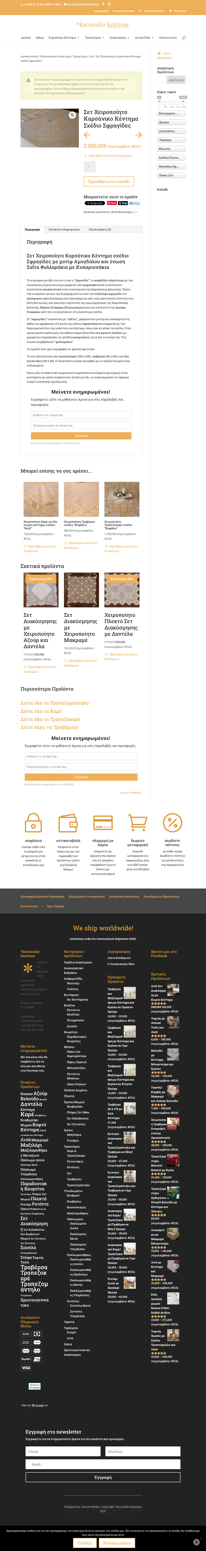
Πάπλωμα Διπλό (33, 1160)
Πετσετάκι (26, 1194)
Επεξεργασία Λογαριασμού (87, 896)
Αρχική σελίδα (29, 56)
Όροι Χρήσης (55, 906)
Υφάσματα (71, 1328)
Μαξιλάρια (74, 1135)
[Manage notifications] (196, 1542)
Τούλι (25, 1262)
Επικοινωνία (168, 37)
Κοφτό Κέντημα (33, 1127)
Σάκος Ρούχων (30, 1209)
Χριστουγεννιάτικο (35, 1302)
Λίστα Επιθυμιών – (154, 10)
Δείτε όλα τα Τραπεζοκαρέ (50, 719)
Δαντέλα (31, 1103)
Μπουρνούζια (76, 1068)
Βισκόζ (43, 1099)
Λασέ (43, 1130)
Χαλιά (68, 1344)
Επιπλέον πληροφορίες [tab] (64, 229)
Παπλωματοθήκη (32, 1179)
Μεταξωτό (31, 1155)
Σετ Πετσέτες (38, 1238)
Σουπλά (28, 1247)
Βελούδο (30, 1098)
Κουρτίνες (71, 1032)
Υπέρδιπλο (26, 1295)
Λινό (26, 1139)
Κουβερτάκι (75, 1106)
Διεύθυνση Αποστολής (124, 896)
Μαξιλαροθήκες (34, 1152)
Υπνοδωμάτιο (73, 1191)
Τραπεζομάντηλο (34, 1286)
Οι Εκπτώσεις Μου (123, 10)
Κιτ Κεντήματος (77, 999)
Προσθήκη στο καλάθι (109, 181)
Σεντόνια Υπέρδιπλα (32, 1213)
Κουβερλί (73, 1195)
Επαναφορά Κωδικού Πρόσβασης (42, 896)
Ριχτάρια (73, 1140)
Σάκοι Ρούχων (76, 1084)
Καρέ (56, 711)
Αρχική (26, 37)
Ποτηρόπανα (75, 1020)
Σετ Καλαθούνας (34, 1229)
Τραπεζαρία (93, 37)
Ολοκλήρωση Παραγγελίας (161, 896)
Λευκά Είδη (142, 37)
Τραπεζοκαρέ (34, 1275)
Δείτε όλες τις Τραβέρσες (50, 727)
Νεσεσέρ (73, 983)
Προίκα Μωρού (74, 1102)
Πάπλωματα (75, 1219)
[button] (72, 115)
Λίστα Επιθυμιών (119, 958)
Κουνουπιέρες (76, 1207)
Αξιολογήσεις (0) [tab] (100, 229)
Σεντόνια (73, 1301)
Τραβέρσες (74, 1179)
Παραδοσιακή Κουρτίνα (34, 1186)
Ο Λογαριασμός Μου (121, 964)
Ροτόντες (73, 1167)
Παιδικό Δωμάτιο (75, 1090)
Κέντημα (28, 1109)
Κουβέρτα (40, 1115)
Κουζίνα (69, 1005)
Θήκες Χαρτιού (77, 1062)
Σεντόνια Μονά (80, 1305)
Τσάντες (72, 989)
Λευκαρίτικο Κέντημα (32, 1135)
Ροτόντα (40, 1204)
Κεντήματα (71, 995)
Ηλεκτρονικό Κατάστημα (55, 56)
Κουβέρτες (74, 1201)
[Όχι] (201, 1538)
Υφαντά (69, 1322)
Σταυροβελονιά (29, 1252)
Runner (27, 1093)
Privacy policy (117, 1543)
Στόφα (26, 1257)
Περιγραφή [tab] (32, 229)
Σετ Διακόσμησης (34, 1223)
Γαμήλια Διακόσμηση (78, 962)
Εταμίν (71, 1332)
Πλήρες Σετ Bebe (78, 1112)
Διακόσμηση (118, 37)
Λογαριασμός (101, 10)
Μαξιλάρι (31, 1145)
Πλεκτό (38, 1198)
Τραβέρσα (34, 1267)
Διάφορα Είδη (73, 978)
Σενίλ (43, 1209)
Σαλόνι (68, 1130)
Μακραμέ (39, 1140)
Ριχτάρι (26, 1204)
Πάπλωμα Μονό (29, 1164)
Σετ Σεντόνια (28, 1243)
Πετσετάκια (75, 1161)
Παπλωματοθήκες (79, 1255)
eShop (40, 37)
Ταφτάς (38, 1257)
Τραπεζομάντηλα (78, 1185)
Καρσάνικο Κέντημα (62, 37)
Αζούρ (40, 1093)
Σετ (92, 56)
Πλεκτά (69, 1096)
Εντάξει (84, 1543)
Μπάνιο (69, 1047)
